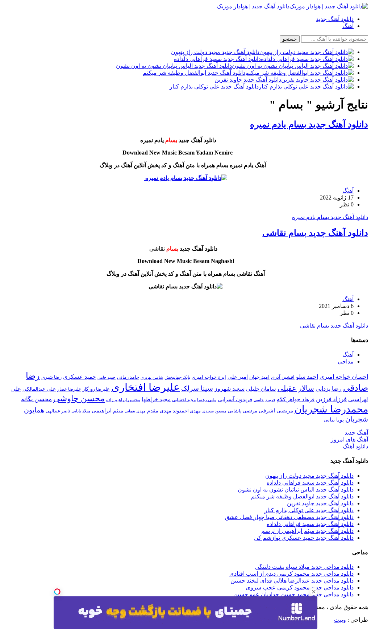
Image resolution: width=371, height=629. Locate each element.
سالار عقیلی (296, 388)
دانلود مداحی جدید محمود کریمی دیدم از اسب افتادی (291, 574)
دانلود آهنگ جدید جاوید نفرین (320, 503)
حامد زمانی (128, 377)
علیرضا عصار (69, 389)
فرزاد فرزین (331, 399)
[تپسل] (57, 591)
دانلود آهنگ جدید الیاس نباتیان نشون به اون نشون (296, 489)
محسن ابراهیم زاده (123, 399)
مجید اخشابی (184, 399)
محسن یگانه (36, 399)
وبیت (340, 620)
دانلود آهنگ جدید (335, 19)
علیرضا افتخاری (145, 387)
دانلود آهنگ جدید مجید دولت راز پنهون (309, 476)
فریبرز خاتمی (264, 400)
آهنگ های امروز (349, 439)
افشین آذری (283, 377)
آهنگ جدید (356, 432)
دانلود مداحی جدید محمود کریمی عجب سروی (300, 587)
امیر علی (238, 377)
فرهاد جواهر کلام (295, 399)
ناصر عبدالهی (58, 411)
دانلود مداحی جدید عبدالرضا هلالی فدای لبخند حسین (292, 580)
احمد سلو (307, 377)
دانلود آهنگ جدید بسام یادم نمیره (309, 124)
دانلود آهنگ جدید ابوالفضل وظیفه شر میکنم (302, 496)
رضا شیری (51, 377)
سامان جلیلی (261, 389)
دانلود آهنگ (355, 446)
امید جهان (259, 377)
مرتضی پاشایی (242, 411)
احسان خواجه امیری (344, 377)
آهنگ (348, 26)
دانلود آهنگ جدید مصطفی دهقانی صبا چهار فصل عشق (289, 517)
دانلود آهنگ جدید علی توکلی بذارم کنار (309, 510)
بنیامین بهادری (152, 377)
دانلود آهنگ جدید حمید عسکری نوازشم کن (304, 538)
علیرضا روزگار (96, 389)
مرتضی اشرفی (276, 411)
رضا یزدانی (329, 389)
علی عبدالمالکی (39, 389)
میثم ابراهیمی (107, 411)
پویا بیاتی (334, 419)
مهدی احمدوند (187, 411)
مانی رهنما (206, 400)
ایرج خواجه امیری (209, 377)
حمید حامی (106, 377)
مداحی (346, 361)
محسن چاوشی (79, 398)
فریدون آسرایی (235, 399)
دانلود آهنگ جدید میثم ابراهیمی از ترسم (307, 531)
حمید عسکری (79, 377)
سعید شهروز (229, 389)
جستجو (290, 39)
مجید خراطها (156, 399)
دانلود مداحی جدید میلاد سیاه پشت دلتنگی (304, 567)
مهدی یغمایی (135, 411)
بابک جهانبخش (177, 377)
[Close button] (313, 591)
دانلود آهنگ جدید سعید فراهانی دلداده (310, 483)
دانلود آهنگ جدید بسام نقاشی (315, 233)
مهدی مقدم (159, 411)
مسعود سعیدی (214, 411)
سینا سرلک (197, 388)
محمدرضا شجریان (331, 409)
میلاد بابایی (80, 411)
